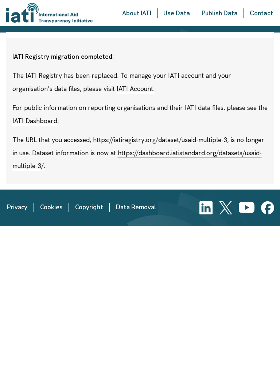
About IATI (136, 13)
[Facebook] (267, 207)
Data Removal (136, 207)
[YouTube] (246, 207)
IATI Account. (136, 88)
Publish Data (220, 13)
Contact (261, 13)
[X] (225, 207)
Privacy (17, 207)
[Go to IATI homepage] (49, 13)
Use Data (176, 13)
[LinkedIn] (206, 207)
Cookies (51, 207)
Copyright (89, 207)
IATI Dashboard (34, 121)
